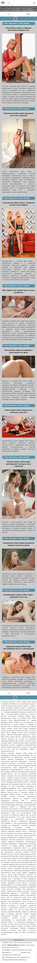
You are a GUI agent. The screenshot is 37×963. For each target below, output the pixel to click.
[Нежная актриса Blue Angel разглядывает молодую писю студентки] (18, 495)
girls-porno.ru (15, 952)
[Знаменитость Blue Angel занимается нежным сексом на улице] (18, 561)
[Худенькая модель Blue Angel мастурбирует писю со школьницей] (18, 664)
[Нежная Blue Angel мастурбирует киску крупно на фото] (18, 368)
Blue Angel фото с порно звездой (17, 23)
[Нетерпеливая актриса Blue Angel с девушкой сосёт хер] (18, 612)
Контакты (18, 940)
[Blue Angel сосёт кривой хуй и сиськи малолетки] (18, 308)
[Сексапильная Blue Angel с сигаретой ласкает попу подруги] (18, 234)
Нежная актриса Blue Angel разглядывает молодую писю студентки (18, 464)
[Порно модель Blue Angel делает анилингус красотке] (18, 428)
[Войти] (9, 3)
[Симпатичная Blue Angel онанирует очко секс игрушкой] (18, 145)
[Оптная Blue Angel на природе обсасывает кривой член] (18, 59)
